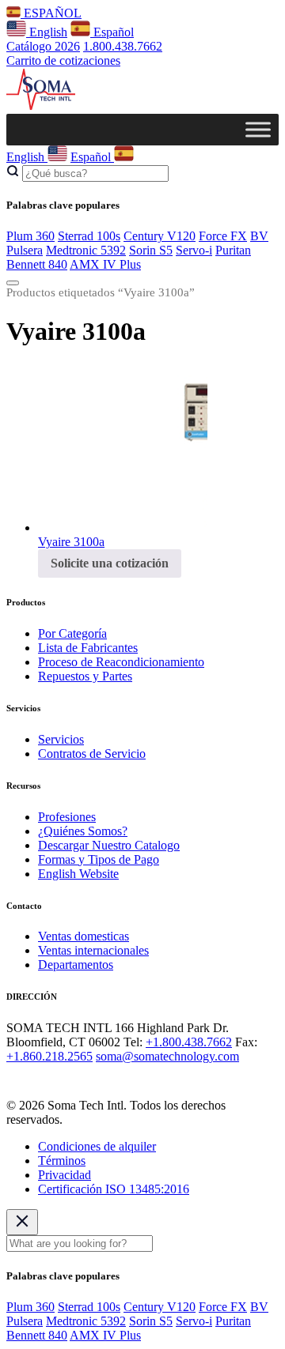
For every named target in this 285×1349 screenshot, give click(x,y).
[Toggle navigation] (12, 283)
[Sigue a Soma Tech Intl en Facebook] (15, 1078)
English (46, 32)
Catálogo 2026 (43, 46)
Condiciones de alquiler (97, 1146)
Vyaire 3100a (71, 541)
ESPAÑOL (51, 13)
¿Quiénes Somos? (82, 831)
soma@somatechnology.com (167, 1056)
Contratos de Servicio (92, 753)
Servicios (61, 739)
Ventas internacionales (93, 950)
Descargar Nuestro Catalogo (109, 845)
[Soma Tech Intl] (40, 106)
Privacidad (64, 1174)
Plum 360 (30, 236)
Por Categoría (72, 633)
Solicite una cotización (110, 563)
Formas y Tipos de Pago (98, 859)
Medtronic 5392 (86, 250)
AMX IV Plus (105, 264)
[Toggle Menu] (258, 129)
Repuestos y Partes (85, 676)
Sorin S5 (151, 250)
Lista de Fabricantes (88, 647)
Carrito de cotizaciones (63, 60)
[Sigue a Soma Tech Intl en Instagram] (38, 1078)
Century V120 (160, 236)
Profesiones (67, 816)
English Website (78, 873)
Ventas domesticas (83, 936)
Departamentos (75, 964)
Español (112, 32)
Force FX (223, 236)
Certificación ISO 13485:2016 (113, 1189)
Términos (62, 1160)
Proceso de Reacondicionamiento (121, 662)
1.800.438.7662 (122, 46)
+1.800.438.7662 (189, 1042)
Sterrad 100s (89, 236)
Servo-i (194, 250)
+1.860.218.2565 (49, 1056)
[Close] (22, 1222)
